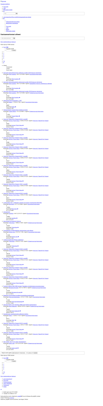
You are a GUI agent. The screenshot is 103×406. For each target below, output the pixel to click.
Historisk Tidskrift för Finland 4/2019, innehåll (15, 277)
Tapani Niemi (12, 111)
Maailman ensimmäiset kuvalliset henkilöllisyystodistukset (18, 295)
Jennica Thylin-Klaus (14, 120)
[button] (3, 63)
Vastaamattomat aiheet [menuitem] (13, 21)
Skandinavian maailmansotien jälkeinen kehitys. (15, 314)
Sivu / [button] (5, 47)
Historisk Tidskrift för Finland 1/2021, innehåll (15, 184)
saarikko (11, 213)
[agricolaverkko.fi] (3, 1)
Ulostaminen (6, 212)
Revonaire (11, 204)
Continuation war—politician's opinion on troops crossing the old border (22, 202)
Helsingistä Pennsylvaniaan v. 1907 (12, 100)
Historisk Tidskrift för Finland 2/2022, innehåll (15, 137)
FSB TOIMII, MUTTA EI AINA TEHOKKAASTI (14, 342)
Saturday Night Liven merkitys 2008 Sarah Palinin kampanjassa (20, 304)
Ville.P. (10, 315)
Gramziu (12, 398)
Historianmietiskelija (14, 297)
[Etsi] (17, 13)
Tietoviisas (11, 223)
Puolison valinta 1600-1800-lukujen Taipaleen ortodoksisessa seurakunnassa (23, 286)
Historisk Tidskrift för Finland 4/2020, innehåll (15, 193)
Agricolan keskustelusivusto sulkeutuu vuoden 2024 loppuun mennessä (22, 73)
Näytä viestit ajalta (7, 353)
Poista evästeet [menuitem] (7, 382)
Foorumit (5, 6)
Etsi (8, 29)
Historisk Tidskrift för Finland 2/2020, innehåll (15, 258)
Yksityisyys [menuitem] (6, 385)
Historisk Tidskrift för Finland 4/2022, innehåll (15, 119)
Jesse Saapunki (13, 306)
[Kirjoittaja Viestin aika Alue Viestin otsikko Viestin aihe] (23, 353)
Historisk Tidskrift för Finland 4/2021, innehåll (15, 156)
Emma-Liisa (12, 232)
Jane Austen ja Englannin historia (12, 221)
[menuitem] (7, 10)
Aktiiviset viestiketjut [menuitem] (12, 23)
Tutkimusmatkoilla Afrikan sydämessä (13, 240)
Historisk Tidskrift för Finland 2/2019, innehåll (15, 332)
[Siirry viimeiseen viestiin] (19, 79)
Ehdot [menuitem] (4, 386)
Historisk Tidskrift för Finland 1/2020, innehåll (15, 267)
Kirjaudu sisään (11, 31)
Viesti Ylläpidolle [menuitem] (7, 383)
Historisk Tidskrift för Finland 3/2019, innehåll (15, 323)
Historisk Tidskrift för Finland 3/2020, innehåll (15, 249)
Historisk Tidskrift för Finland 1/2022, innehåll (15, 147)
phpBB (19, 396)
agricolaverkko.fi (7, 379)
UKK (4, 8)
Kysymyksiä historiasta (35, 74)
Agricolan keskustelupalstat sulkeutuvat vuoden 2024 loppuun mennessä (22, 82)
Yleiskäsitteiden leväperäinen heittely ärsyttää (15, 110)
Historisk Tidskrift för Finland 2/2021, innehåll (15, 175)
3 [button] (3, 55)
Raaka (10, 102)
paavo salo (11, 343)
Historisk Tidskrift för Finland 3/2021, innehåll (15, 165)
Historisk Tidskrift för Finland (40, 120)
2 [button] (3, 53)
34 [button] (4, 61)
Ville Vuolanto (12, 74)
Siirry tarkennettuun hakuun (8, 42)
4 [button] (3, 56)
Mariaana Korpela (13, 287)
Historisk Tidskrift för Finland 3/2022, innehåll (15, 128)
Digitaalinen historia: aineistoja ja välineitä (40, 83)
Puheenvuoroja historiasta (36, 93)
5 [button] (3, 58)
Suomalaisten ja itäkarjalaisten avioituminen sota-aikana (18, 230)
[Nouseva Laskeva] (30, 353)
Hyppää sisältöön (5, 4)
